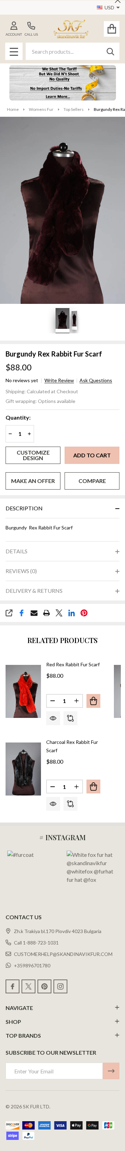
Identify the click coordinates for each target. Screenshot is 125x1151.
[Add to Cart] (93, 701)
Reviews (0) (21, 571)
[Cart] (111, 29)
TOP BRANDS (23, 1035)
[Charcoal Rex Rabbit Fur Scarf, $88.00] (23, 769)
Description (24, 508)
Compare (92, 480)
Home (13, 109)
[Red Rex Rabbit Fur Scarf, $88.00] (23, 691)
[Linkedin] (71, 612)
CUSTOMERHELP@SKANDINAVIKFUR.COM (63, 954)
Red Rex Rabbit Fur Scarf (73, 664)
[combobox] (72, 51)
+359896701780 (32, 965)
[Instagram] (60, 986)
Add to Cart (92, 455)
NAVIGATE (19, 1007)
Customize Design (33, 455)
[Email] (34, 612)
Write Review (59, 380)
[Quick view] (53, 718)
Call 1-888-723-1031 (36, 943)
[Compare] (70, 718)
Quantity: (18, 417)
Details (16, 551)
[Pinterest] (84, 612)
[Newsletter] (111, 1071)
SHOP (13, 1021)
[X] (59, 612)
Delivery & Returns (34, 590)
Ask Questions (96, 380)
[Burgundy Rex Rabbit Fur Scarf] (62, 319)
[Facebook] (21, 612)
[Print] (46, 612)
